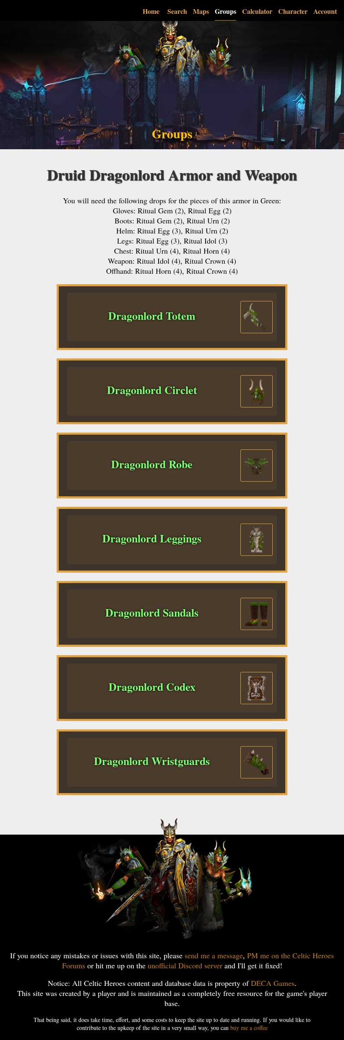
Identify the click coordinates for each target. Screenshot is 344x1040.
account (325, 11)
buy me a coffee (249, 1028)
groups (225, 11)
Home (151, 11)
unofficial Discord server (185, 965)
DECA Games (272, 983)
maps (201, 11)
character (293, 11)
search (177, 11)
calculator (257, 11)
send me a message (214, 955)
